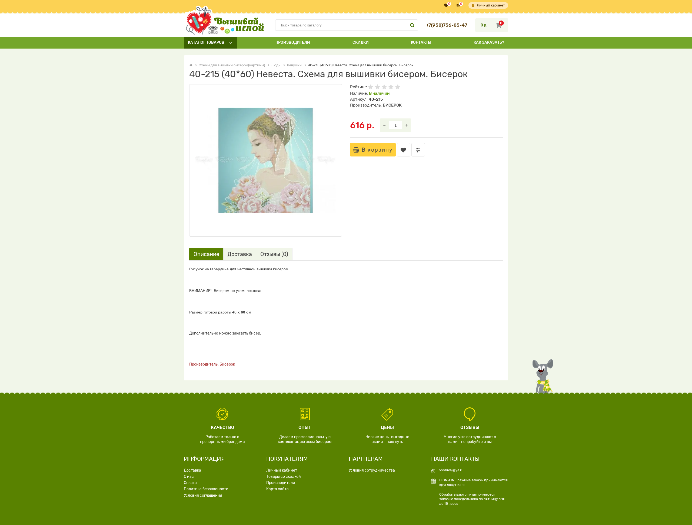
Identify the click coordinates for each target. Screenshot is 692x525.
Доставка (192, 470)
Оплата (190, 482)
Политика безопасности (206, 489)
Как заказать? (489, 42)
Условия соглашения (203, 495)
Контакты (421, 42)
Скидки (360, 42)
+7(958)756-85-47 (446, 25)
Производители (292, 42)
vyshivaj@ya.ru (451, 470)
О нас (189, 476)
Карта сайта (277, 489)
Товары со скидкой (283, 476)
